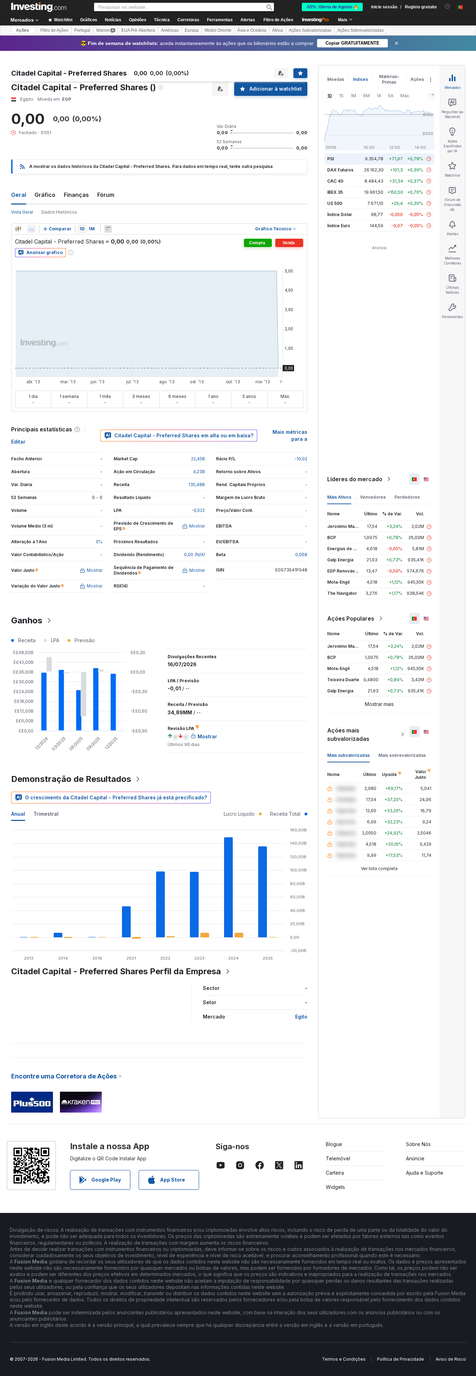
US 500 (334, 203)
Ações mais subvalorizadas (348, 734)
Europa (192, 30)
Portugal (82, 30)
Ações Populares (350, 618)
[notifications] (448, 6)
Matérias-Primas (389, 79)
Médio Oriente (218, 30)
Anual (18, 814)
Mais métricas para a (289, 435)
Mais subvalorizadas (348, 755)
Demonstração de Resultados (71, 779)
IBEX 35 (335, 192)
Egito (301, 1017)
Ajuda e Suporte (424, 1173)
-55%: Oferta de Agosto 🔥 (332, 7)
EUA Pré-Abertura (138, 30)
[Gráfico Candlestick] (18, 229)
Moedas (335, 79)
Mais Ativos (339, 497)
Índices (360, 79)
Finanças (76, 194)
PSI (330, 158)
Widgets (335, 1187)
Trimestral (46, 814)
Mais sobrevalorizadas (402, 755)
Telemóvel (338, 1158)
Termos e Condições (344, 1359)
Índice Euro (338, 225)
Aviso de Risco (451, 1359)
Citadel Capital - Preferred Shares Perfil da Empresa (116, 971)
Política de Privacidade (400, 1359)
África (277, 30)
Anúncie (415, 1158)
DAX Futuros (340, 169)
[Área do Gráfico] (31, 229)
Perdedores (407, 497)
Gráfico (44, 194)
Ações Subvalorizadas (310, 30)
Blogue (334, 1144)
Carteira (335, 1173)
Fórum (105, 194)
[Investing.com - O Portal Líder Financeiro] (38, 7)
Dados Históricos (59, 212)
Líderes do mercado (354, 479)
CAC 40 (335, 181)
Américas (170, 30)
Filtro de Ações (278, 19)
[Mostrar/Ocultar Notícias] (108, 229)
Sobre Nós (418, 1144)
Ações (22, 30)
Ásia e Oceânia (251, 30)
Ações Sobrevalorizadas (360, 30)
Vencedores (373, 497)
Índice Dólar (339, 214)
